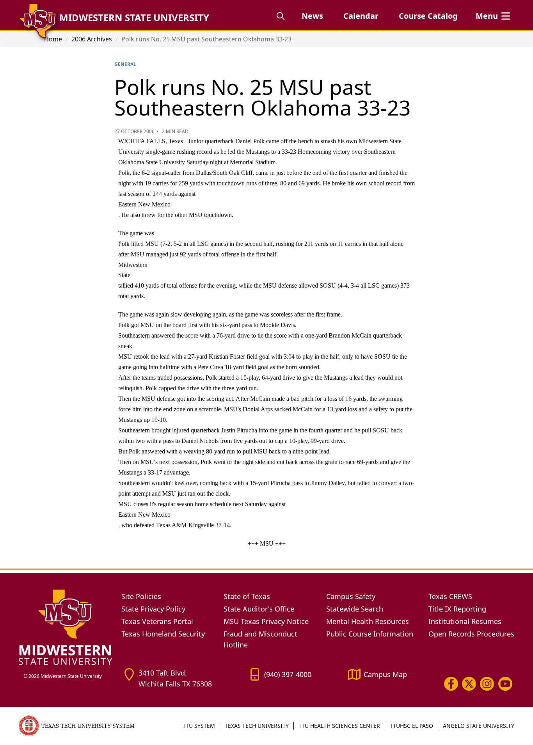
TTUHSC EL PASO (411, 725)
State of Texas (247, 596)
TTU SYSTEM (199, 725)
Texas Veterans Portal (157, 621)
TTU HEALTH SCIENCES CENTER (339, 725)
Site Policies (141, 596)
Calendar (360, 16)
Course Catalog (428, 16)
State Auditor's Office (259, 608)
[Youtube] (505, 683)
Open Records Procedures (471, 633)
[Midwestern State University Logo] (65, 627)
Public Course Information (369, 633)
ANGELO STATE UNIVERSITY (478, 725)
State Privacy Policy (153, 608)
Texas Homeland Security (163, 633)
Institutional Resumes (464, 621)
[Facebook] (451, 683)
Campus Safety (350, 596)
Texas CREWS (450, 596)
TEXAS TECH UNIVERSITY (257, 725)
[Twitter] (469, 683)
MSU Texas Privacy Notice (266, 621)
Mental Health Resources (367, 621)
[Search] (281, 16)
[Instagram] (487, 683)
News (312, 16)
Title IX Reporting (457, 608)
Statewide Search (354, 608)
